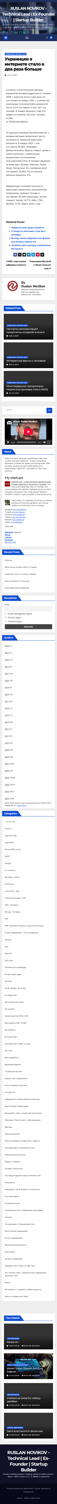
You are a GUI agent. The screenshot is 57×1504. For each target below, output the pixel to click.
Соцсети (8, 1217)
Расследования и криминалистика (20, 1148)
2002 (7, 799)
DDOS (7, 856)
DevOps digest (14, 617)
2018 (7, 694)
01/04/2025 (14, 1435)
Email (7, 605)
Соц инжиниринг (12, 1196)
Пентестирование (12, 1134)
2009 (7, 750)
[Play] (8, 442)
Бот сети (8, 1051)
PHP (6, 919)
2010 (7, 743)
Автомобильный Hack (14, 1002)
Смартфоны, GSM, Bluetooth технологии (22, 1189)
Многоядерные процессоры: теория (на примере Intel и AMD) (27, 388)
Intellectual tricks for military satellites (20, 574)
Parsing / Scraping (12, 912)
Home (19, 1498)
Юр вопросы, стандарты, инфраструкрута (23, 1289)
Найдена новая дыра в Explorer (28, 227)
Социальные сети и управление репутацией (24, 1210)
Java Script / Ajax (12, 891)
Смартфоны (10, 1183)
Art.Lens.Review (19, 510)
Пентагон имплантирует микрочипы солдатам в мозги (25, 330)
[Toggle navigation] (27, 38)
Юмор (7, 1283)
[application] (28, 432)
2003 (7, 792)
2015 (7, 715)
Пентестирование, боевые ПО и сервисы (22, 1141)
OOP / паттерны (11, 905)
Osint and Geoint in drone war (17, 581)
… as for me (10, 822)
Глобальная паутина (13, 1071)
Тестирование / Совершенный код (19, 1224)
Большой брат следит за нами (18, 1044)
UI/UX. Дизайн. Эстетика (15, 988)
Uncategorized (11, 995)
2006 (7, 771)
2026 (7, 646)
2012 (7, 729)
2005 (7, 778)
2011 (7, 736)
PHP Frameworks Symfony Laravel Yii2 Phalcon (24, 926)
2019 (7, 688)
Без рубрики (10, 1030)
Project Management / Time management (21, 933)
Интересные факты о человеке (26, 360)
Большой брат (11, 1037)
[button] (47, 38)
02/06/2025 (14, 1405)
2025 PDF (10, 542)
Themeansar (28, 1492)
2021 (7, 674)
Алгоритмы (10, 1009)
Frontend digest (14, 621)
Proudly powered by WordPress (20, 1488)
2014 (7, 722)
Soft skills (9, 960)
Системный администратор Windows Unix (23, 1176)
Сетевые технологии (14, 1169)
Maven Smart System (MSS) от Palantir (21, 567)
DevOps (8, 863)
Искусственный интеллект (16, 1085)
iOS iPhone (9, 884)
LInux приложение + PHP (15, 898)
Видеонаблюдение (13, 1065)
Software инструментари (15, 967)
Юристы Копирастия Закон (16, 1296)
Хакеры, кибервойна (14, 1259)
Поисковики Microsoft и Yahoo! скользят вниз (40, 265)
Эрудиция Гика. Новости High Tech (20, 1266)
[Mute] (44, 442)
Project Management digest (19, 614)
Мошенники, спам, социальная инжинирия (23, 1113)
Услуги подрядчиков (14, 1238)
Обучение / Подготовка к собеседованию (22, 1120)
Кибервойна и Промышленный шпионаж (22, 1099)
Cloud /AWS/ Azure (13, 849)
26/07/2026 (14, 1346)
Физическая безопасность (16, 1245)
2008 (7, 757)
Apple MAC (9, 843)
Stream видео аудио (13, 974)
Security (8, 940)
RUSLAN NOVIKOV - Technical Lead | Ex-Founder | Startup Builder (28, 14)
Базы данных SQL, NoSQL (16, 1023)
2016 (7, 708)
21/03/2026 (14, 1375)
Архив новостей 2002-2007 (15, 54)
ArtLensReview (19, 515)
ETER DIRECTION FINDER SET (17, 588)
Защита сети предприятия (16, 1078)
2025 (7, 653)
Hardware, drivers (12, 877)
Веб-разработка (12, 1058)
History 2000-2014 (32, 1498)
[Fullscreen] (48, 442)
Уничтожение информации (16, 1231)
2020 (7, 681)
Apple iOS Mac (11, 836)
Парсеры (8, 1127)
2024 (7, 660)
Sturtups (8, 981)
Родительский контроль (15, 1155)
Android (8, 829)
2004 (7, 785)
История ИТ (10, 1092)
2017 (7, 701)
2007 (7, 764)
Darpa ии (8, 560)
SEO (6, 947)
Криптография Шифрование (17, 1106)
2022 (7, 667)
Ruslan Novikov (33, 286)
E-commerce (10, 870)
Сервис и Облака (12, 1162)
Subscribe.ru (22, 805)
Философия (10, 1252)
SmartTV (8, 954)
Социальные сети (12, 1203)
